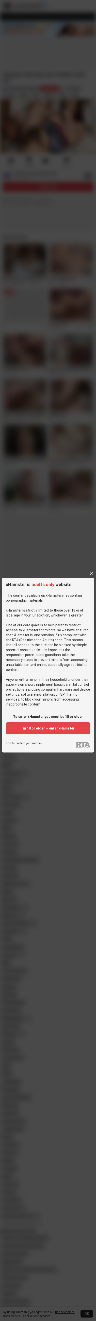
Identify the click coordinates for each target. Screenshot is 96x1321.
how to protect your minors (24, 743)
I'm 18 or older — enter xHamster (48, 728)
